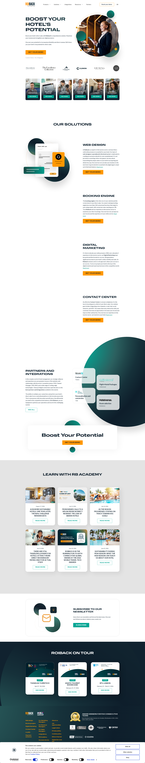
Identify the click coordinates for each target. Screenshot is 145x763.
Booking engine (30, 723)
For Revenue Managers (43, 726)
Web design (29, 720)
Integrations (68, 4)
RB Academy (43, 737)
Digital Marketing (31, 726)
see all (31, 409)
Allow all (127, 746)
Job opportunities (56, 724)
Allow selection (127, 752)
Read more (100, 167)
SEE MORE (32, 96)
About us (55, 720)
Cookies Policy (35, 754)
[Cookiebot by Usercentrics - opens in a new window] (14, 759)
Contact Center (30, 729)
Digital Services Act (57, 740)
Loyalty (28, 732)
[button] (47, 4)
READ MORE (40, 520)
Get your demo (93, 172)
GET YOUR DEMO (35, 52)
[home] (30, 4)
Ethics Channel (57, 736)
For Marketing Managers (43, 721)
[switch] (51, 759)
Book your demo (107, 4)
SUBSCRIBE (81, 625)
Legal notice (56, 728)
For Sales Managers (42, 730)
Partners (88, 4)
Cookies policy (56, 734)
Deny (127, 757)
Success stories (44, 740)
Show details (91, 759)
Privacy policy (56, 730)
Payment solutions (29, 736)
